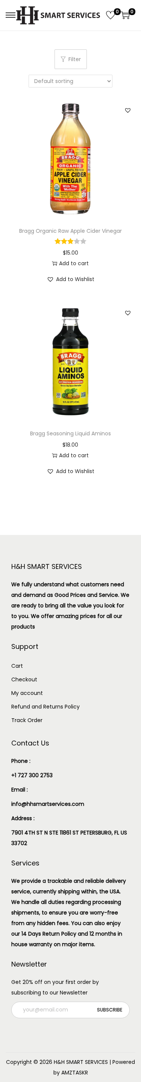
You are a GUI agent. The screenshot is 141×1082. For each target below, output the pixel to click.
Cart (17, 666)
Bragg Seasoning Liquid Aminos (70, 433)
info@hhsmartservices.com (47, 804)
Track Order (26, 720)
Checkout (24, 679)
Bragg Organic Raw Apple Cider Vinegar (70, 231)
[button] (127, 110)
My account (27, 693)
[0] (110, 15)
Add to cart (74, 263)
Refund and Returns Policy (45, 706)
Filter (74, 59)
